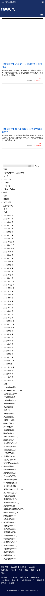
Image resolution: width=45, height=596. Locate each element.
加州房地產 (8, 486)
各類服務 (7, 404)
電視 (5, 209)
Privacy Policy (9, 189)
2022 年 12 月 (9, 361)
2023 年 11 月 (9, 324)
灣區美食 (7, 516)
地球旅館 (7, 456)
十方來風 (7, 450)
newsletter (7, 387)
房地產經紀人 (9, 499)
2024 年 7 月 (8, 298)
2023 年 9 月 (8, 331)
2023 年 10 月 (9, 328)
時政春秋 (7, 470)
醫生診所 (7, 433)
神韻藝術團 (35, 577)
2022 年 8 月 (8, 374)
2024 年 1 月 (8, 318)
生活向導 (7, 526)
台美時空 (7, 453)
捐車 (32, 570)
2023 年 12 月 (9, 321)
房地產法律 (8, 496)
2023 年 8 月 (8, 334)
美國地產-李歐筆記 (11, 509)
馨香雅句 (7, 555)
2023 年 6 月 (8, 341)
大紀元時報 (5, 580)
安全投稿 (4, 570)
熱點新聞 (7, 519)
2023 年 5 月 (8, 344)
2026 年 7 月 (8, 219)
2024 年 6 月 (8, 301)
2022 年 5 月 (8, 381)
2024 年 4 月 (8, 308)
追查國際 (14, 577)
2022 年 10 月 (9, 367)
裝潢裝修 (7, 430)
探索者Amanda (9, 463)
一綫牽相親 (8, 400)
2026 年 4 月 (8, 229)
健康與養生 (8, 394)
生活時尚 (7, 529)
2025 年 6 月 (8, 262)
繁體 (42, 2)
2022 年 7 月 (8, 377)
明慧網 (39, 580)
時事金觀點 (8, 466)
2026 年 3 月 (8, 232)
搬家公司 (7, 423)
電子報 (13, 570)
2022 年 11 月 (9, 364)
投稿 (5, 192)
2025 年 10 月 (9, 249)
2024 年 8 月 (8, 295)
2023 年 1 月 (8, 357)
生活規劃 (7, 532)
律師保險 (7, 414)
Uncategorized (9, 390)
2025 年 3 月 (8, 272)
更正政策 (13, 567)
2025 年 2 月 (8, 275)
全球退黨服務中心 (27, 580)
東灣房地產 (8, 506)
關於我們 (4, 567)
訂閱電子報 (8, 206)
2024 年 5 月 (8, 305)
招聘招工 (7, 420)
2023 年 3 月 (8, 351)
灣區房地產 (8, 480)
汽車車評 (7, 476)
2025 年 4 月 (8, 268)
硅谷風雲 (7, 447)
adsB (5, 176)
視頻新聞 (7, 549)
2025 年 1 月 (8, 278)
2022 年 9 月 (8, 371)
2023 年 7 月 (8, 338)
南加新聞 (7, 443)
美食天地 (7, 546)
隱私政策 (32, 567)
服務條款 (23, 567)
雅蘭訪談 (7, 552)
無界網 (11, 583)
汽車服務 (7, 427)
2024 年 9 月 (8, 291)
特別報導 (7, 522)
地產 (5, 410)
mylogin (6, 183)
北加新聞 (7, 440)
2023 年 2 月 (8, 354)
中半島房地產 (9, 483)
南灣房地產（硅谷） (11, 489)
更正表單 (7, 202)
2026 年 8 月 (8, 216)
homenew (7, 179)
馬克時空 (7, 559)
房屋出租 (7, 417)
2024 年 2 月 (8, 315)
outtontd (6, 186)
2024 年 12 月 (9, 282)
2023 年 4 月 (8, 348)
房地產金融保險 (9, 503)
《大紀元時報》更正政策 (13, 173)
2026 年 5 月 (8, 225)
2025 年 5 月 (8, 265)
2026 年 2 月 (8, 235)
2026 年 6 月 (8, 222)
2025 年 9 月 (8, 252)
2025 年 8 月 (8, 255)
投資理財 (7, 460)
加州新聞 (7, 437)
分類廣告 (7, 397)
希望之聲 (15, 580)
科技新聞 (7, 542)
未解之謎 (7, 473)
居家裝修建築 (9, 493)
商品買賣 (7, 407)
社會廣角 (7, 536)
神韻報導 (7, 539)
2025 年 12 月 (9, 242)
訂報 (38, 570)
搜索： (36, 166)
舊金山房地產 (9, 513)
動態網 (3, 583)
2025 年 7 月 (8, 258)
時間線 (6, 199)
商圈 (20, 570)
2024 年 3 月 (8, 311)
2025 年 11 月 (9, 245)
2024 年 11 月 (9, 285)
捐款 (5, 196)
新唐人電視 (24, 577)
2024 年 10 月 (9, 288)
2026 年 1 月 (8, 239)
